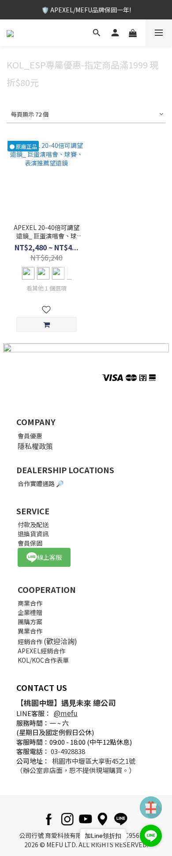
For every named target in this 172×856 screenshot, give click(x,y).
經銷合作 (30, 641)
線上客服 (49, 557)
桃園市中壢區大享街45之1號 (93, 760)
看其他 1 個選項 (46, 288)
